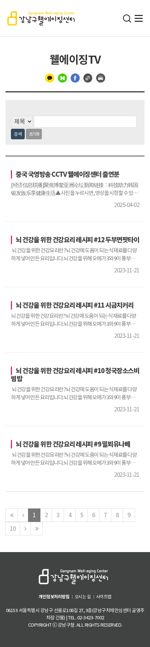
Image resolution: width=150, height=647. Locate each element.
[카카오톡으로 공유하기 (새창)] (49, 77)
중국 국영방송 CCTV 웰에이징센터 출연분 (67, 174)
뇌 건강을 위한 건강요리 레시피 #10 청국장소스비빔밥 (75, 375)
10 (12, 528)
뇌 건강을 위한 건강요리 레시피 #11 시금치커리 (75, 305)
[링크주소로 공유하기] (87, 77)
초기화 (34, 134)
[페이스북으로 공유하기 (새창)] (75, 77)
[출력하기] (100, 77)
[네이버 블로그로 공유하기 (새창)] (62, 77)
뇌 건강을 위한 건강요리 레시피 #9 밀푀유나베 (73, 444)
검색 (18, 134)
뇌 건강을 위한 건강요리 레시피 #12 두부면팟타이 (77, 240)
